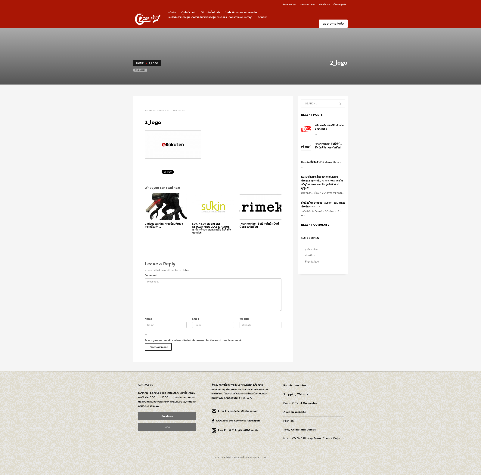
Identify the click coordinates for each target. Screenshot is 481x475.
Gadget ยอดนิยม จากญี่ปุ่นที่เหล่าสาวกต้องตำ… (164, 225)
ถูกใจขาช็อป (311, 249)
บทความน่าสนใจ (307, 4)
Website (245, 318)
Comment (151, 275)
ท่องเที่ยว (310, 255)
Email (195, 318)
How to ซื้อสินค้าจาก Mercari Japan (321, 162)
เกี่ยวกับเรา (324, 4)
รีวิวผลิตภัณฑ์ (312, 261)
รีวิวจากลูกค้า (339, 4)
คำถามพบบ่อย (289, 4)
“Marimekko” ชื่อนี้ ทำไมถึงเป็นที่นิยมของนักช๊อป (259, 225)
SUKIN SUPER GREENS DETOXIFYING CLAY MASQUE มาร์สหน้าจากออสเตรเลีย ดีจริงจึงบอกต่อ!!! (211, 228)
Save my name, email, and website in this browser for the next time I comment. (193, 340)
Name (148, 318)
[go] (340, 104)
